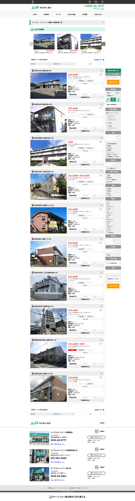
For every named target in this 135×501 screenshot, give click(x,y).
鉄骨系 (109, 191)
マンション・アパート (113, 113)
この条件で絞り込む (113, 82)
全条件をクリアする (113, 278)
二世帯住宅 (110, 232)
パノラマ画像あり (112, 179)
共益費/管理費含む (112, 143)
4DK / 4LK (110, 226)
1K (108, 204)
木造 (109, 193)
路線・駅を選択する (112, 104)
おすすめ (110, 182)
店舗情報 (102, 431)
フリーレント (111, 152)
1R (108, 202)
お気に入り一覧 (99, 60)
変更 (117, 92)
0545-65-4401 (58, 476)
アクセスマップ (97, 437)
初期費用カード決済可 (113, 156)
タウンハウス (112, 120)
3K (108, 217)
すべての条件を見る (112, 263)
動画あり (110, 177)
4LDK (109, 228)
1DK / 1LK (110, 206)
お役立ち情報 (71, 14)
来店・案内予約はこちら (57, 444)
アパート (111, 117)
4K (108, 224)
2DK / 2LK (110, 213)
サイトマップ (84, 488)
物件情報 (46, 14)
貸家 (110, 126)
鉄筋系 (109, 188)
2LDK (109, 215)
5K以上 (109, 230)
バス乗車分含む (111, 168)
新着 (109, 175)
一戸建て (110, 123)
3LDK (109, 221)
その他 (109, 195)
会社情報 (84, 14)
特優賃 (109, 150)
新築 (109, 255)
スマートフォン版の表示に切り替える (68, 496)
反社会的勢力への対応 (74, 488)
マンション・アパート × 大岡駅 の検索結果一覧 (47, 22)
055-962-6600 (58, 458)
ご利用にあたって (51, 488)
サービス (58, 14)
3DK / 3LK (110, 219)
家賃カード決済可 (112, 154)
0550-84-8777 (58, 440)
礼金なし (110, 148)
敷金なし (110, 146)
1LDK (109, 208)
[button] (103, 44)
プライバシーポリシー (62, 488)
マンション (112, 115)
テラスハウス (112, 128)
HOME (33, 3)
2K (108, 211)
